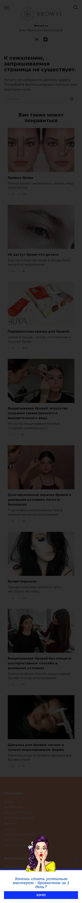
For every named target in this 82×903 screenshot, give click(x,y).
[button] (77, 860)
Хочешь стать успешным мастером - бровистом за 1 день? (41, 883)
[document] (41, 451)
